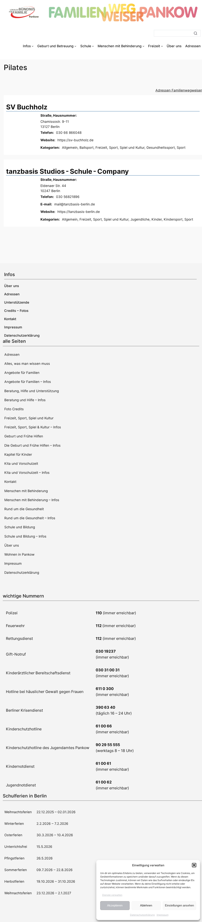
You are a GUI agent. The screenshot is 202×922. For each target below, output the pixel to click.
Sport (181, 148)
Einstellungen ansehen (179, 905)
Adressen (12, 355)
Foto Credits (14, 409)
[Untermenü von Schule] (93, 46)
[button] (194, 865)
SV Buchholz (26, 107)
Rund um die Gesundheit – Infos (29, 518)
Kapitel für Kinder (18, 454)
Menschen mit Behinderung (26, 491)
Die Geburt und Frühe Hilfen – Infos (32, 445)
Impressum (162, 914)
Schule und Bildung (19, 527)
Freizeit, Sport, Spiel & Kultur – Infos (32, 427)
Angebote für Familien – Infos (27, 382)
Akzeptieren (115, 905)
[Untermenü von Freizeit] (162, 46)
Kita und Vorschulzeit (21, 464)
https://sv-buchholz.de (75, 140)
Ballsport (86, 148)
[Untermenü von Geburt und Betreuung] (75, 46)
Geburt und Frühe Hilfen (23, 436)
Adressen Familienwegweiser (178, 90)
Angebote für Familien (21, 373)
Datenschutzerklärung (142, 914)
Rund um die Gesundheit (24, 509)
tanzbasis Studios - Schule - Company (67, 171)
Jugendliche (140, 219)
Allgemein (70, 148)
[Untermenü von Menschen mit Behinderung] (143, 46)
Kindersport (173, 219)
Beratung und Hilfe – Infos (25, 400)
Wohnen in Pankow (19, 554)
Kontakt (10, 482)
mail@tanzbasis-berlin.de (74, 204)
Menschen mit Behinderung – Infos (31, 500)
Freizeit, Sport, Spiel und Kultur (119, 148)
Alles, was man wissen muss (27, 364)
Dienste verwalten (112, 894)
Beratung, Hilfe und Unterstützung (31, 391)
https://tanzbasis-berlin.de (78, 212)
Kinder (157, 219)
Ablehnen (146, 905)
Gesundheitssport (160, 148)
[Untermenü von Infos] (33, 46)
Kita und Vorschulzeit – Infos (27, 473)
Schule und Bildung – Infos (25, 536)
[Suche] (195, 33)
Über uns (11, 545)
